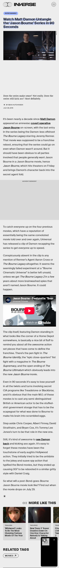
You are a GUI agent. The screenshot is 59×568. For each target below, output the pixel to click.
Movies (9, 555)
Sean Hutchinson (15, 105)
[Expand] (44, 540)
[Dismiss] (54, 540)
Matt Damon (47, 119)
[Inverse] (25, 4)
